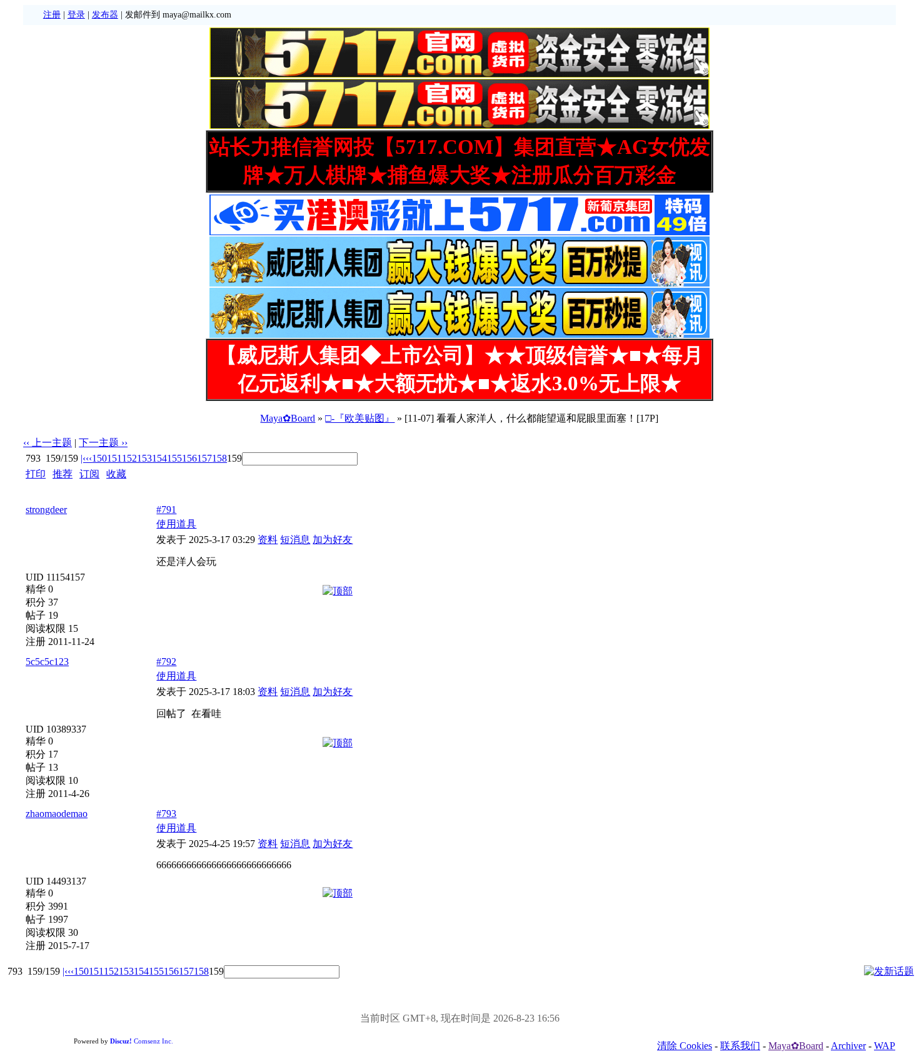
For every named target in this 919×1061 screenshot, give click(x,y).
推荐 (63, 474)
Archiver (848, 1045)
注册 (52, 14)
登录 (76, 14)
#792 (166, 661)
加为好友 (333, 539)
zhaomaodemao (57, 813)
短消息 (295, 539)
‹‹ (89, 458)
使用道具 (176, 524)
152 (129, 458)
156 (189, 458)
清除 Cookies (684, 1045)
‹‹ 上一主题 (47, 442)
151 (114, 458)
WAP (884, 1045)
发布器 (105, 14)
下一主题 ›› (103, 442)
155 (174, 458)
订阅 (89, 474)
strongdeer (46, 509)
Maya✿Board (287, 418)
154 (159, 458)
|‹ (83, 458)
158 (219, 458)
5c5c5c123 (47, 661)
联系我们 (740, 1045)
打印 (36, 474)
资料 (268, 539)
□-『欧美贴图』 (359, 418)
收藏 (116, 474)
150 (99, 458)
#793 (166, 813)
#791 (166, 509)
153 (144, 458)
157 (204, 458)
